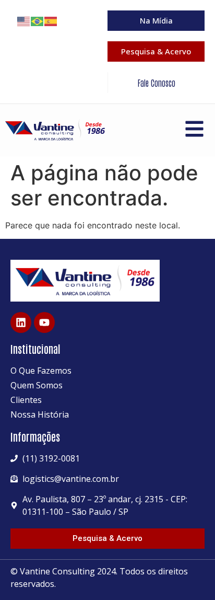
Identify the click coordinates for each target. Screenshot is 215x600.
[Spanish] (51, 21)
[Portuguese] (37, 21)
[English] (24, 21)
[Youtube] (44, 322)
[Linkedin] (20, 322)
